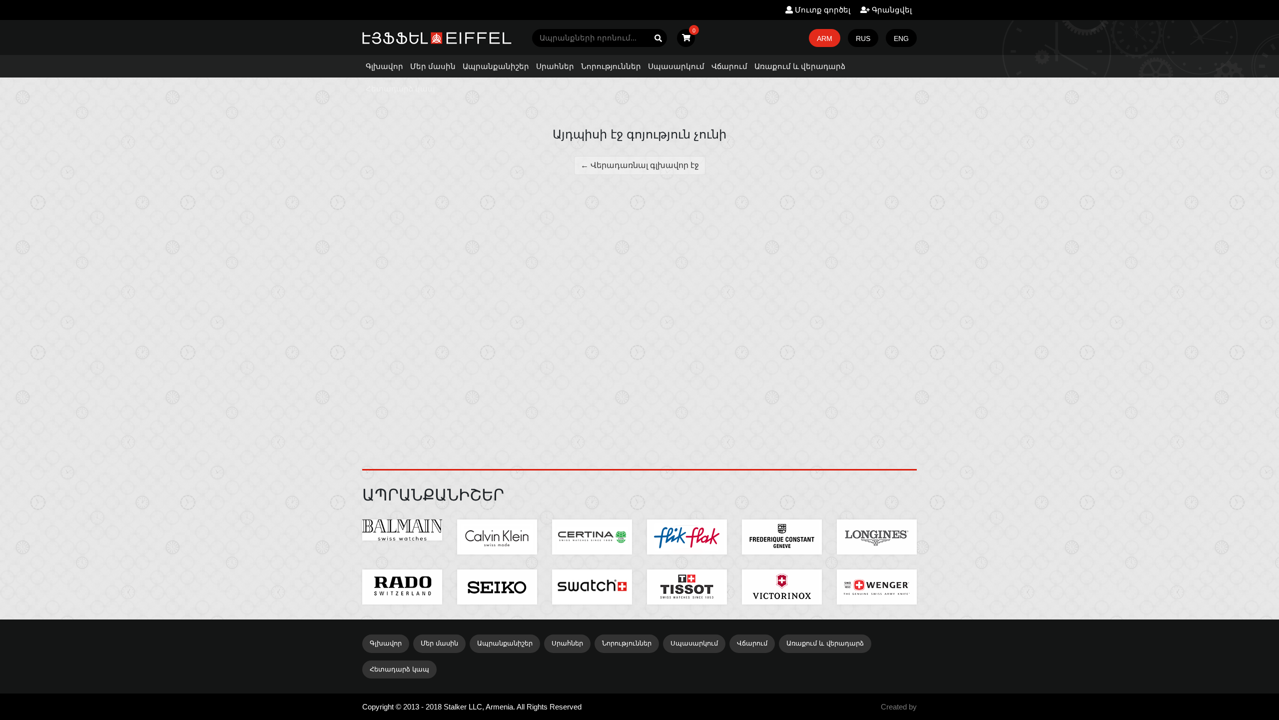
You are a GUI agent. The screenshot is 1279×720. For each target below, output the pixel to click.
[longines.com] (877, 537)
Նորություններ (611, 66)
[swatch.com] (592, 587)
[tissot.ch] (687, 587)
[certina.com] (592, 537)
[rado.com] (402, 587)
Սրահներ (555, 66)
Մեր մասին (433, 66)
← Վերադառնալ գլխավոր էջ (640, 165)
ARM (824, 38)
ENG (901, 38)
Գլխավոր (384, 66)
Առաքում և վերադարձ (799, 66)
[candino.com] (497, 587)
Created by (899, 706)
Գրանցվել (891, 10)
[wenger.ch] (877, 587)
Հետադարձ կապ (400, 88)
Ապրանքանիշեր (496, 66)
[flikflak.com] (687, 537)
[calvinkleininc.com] (497, 537)
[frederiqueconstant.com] (782, 537)
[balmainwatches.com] (402, 530)
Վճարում (729, 66)
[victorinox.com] (782, 587)
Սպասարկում (676, 66)
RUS (863, 38)
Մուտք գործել (821, 10)
